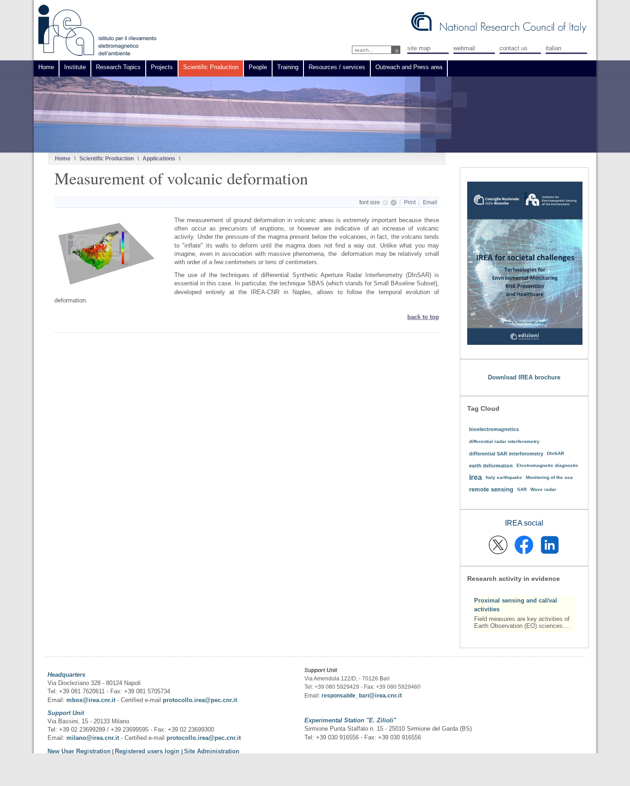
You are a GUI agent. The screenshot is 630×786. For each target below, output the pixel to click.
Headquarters (66, 674)
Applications (159, 158)
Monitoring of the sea (549, 477)
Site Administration (211, 751)
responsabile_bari (345, 695)
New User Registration (79, 751)
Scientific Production (106, 158)
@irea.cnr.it (385, 695)
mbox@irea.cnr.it (90, 700)
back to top (423, 316)
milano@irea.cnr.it (92, 737)
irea (475, 477)
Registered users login (148, 751)
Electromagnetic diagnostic (547, 465)
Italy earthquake (504, 477)
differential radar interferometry (504, 441)
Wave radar (543, 489)
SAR (522, 489)
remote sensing (491, 489)
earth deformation (491, 465)
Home (63, 158)
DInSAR (555, 453)
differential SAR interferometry (506, 453)
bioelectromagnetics (494, 429)
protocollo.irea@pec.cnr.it (200, 700)
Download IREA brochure (524, 377)
